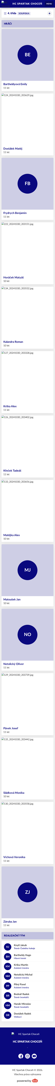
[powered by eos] (27, 1080)
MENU (49, 4)
